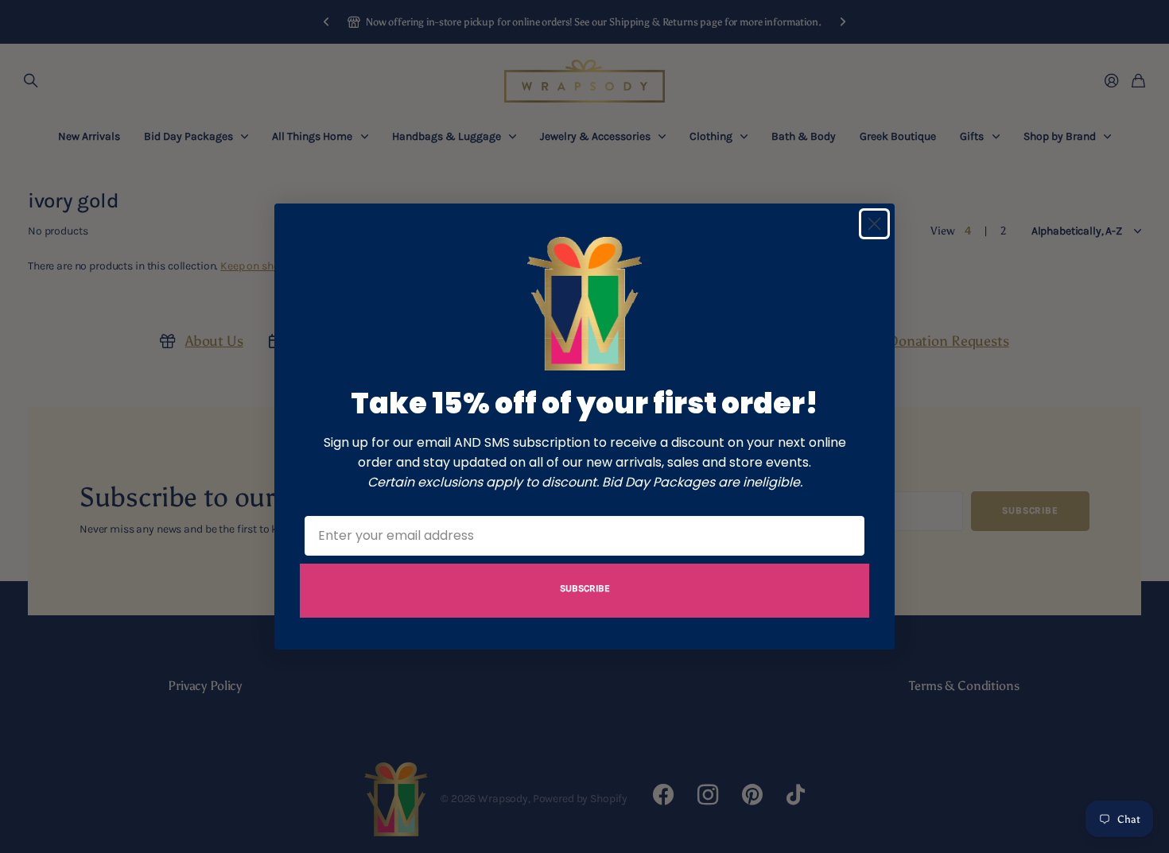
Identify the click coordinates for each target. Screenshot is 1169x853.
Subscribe (585, 588)
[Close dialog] (874, 224)
